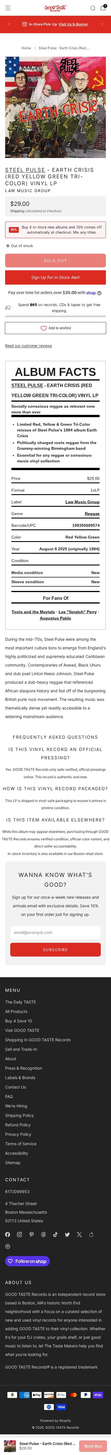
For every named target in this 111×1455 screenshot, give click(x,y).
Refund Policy (18, 1124)
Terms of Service (20, 1143)
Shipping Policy (19, 1115)
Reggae (92, 513)
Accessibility (16, 1153)
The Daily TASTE (20, 1001)
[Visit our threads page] (43, 1235)
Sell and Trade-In (21, 1049)
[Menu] (8, 8)
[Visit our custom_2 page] (7, 1247)
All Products (16, 1011)
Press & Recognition (23, 1068)
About (10, 1058)
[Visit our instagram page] (19, 1235)
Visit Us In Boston (73, 24)
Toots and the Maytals (33, 612)
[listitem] (56, 24)
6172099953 (17, 1191)
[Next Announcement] (102, 24)
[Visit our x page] (79, 1235)
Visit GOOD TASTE (22, 1030)
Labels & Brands (20, 1077)
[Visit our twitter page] (67, 1235)
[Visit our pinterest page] (31, 1235)
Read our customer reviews (28, 346)
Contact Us (15, 1087)
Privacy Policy (18, 1134)
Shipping (17, 211)
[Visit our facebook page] (7, 1235)
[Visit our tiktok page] (55, 1235)
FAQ (9, 1096)
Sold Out (93, 1446)
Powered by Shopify (55, 1421)
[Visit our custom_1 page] (91, 1235)
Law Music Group (28, 190)
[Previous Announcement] (9, 24)
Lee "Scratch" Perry (78, 612)
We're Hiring (16, 1105)
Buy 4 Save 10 (18, 1020)
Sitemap (12, 1162)
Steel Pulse (25, 170)
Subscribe (55, 949)
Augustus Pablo (55, 618)
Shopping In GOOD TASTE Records (38, 1039)
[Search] (93, 8)
